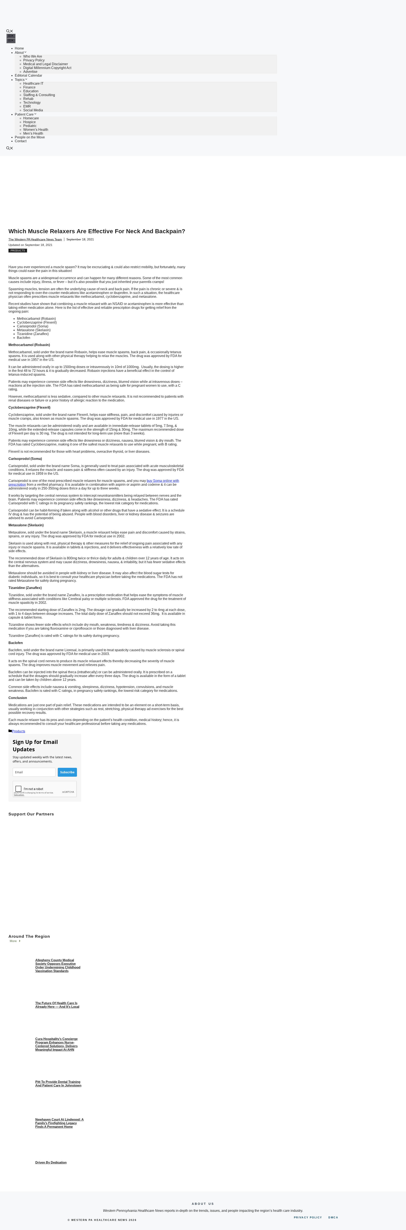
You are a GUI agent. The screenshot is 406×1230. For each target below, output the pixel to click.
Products (18, 250)
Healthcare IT (33, 83)
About (19, 52)
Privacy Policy (34, 60)
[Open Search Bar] (9, 31)
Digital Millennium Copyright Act (47, 68)
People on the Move (30, 137)
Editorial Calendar (28, 75)
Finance (29, 87)
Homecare (31, 118)
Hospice (29, 122)
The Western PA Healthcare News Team (35, 239)
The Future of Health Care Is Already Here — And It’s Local (57, 1004)
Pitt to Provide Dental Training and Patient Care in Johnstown (58, 1083)
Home (19, 48)
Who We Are (32, 56)
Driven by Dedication (51, 1162)
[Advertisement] (203, 187)
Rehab (28, 99)
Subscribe (67, 772)
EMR (27, 106)
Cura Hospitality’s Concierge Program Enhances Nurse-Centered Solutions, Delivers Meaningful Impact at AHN (56, 1044)
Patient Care (24, 114)
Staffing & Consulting (39, 95)
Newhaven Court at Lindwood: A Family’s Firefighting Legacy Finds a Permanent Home (59, 1123)
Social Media (33, 110)
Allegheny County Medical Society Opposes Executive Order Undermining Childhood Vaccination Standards (57, 965)
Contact (20, 141)
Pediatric (30, 126)
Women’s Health (35, 129)
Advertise (30, 71)
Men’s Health (33, 133)
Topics (20, 79)
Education (30, 91)
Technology (32, 102)
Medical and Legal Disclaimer (45, 64)
